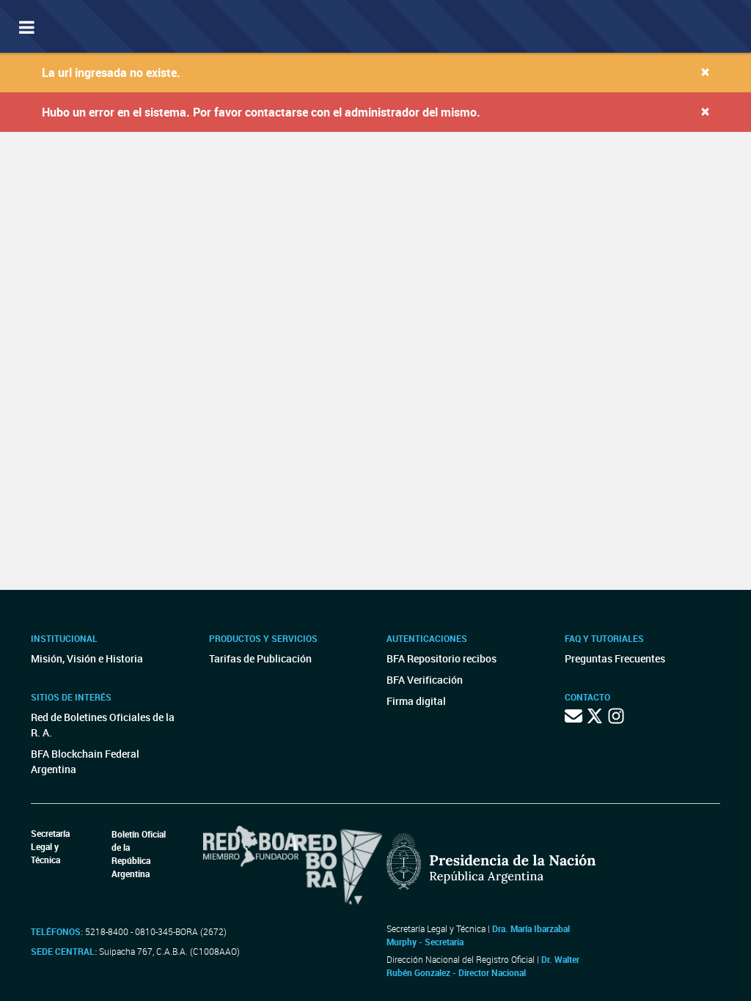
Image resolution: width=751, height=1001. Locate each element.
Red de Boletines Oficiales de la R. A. (103, 724)
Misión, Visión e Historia (87, 658)
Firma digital (416, 701)
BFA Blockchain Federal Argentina (85, 761)
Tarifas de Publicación (260, 658)
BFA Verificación (425, 680)
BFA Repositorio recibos (442, 658)
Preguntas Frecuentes (615, 658)
